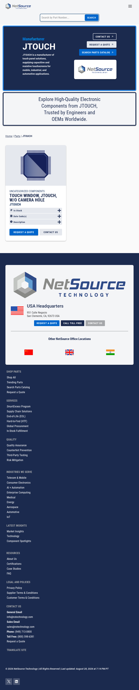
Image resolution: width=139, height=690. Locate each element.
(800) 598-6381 (26, 636)
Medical (11, 497)
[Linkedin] (16, 681)
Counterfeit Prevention (19, 450)
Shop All (11, 377)
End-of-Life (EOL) (16, 416)
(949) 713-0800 (23, 631)
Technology (13, 536)
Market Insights (15, 531)
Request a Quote (16, 392)
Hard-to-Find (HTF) (17, 421)
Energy (10, 502)
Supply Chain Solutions (19, 411)
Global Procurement (17, 426)
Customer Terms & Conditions (23, 597)
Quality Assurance (17, 445)
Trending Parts (15, 382)
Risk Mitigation (15, 460)
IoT (8, 517)
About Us (12, 558)
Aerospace (12, 507)
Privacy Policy (14, 588)
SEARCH (91, 17)
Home (8, 136)
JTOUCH (15, 204)
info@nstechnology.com (20, 617)
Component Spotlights (19, 541)
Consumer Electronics (19, 482)
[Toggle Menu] (130, 6)
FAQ (9, 573)
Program (19, 406)
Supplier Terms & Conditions (22, 592)
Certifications (14, 563)
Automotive (13, 512)
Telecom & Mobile (16, 477)
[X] (8, 681)
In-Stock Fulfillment (17, 431)
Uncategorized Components (27, 191)
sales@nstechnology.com (20, 626)
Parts (17, 136)
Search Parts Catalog (18, 387)
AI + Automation (15, 487)
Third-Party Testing (17, 455)
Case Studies (14, 568)
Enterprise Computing (19, 492)
